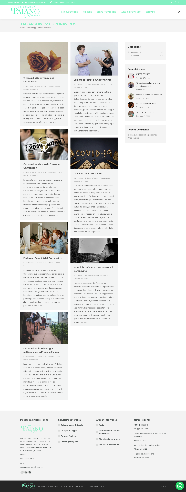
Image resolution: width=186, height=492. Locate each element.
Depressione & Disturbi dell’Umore (109, 432)
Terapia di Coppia (69, 431)
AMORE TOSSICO (143, 74)
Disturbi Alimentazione (109, 439)
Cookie (91, 486)
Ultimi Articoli (28, 86)
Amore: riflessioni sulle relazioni (149, 95)
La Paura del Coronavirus (88, 173)
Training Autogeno (69, 442)
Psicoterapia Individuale (72, 425)
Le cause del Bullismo (145, 112)
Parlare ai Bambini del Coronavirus (42, 258)
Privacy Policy (99, 486)
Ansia (101, 425)
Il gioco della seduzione (146, 104)
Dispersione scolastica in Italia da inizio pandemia (148, 84)
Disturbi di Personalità (109, 445)
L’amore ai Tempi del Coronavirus (92, 79)
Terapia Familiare (69, 436)
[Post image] (131, 76)
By (41, 86)
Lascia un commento (30, 89)
